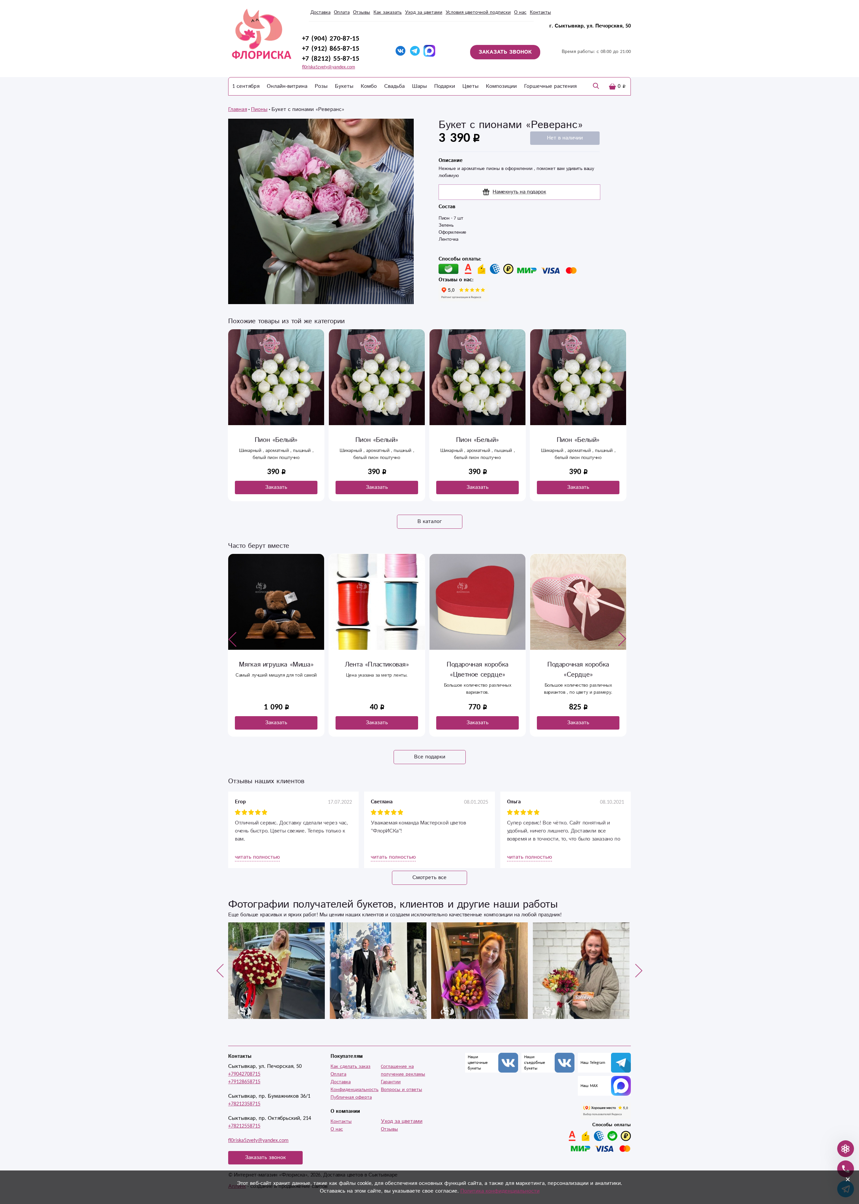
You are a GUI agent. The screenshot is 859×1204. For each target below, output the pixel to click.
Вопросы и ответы (401, 1089)
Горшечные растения (550, 86)
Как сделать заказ (350, 1066)
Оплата (342, 12)
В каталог (429, 521)
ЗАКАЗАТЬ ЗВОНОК (505, 52)
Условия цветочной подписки (478, 12)
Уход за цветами (423, 12)
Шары (419, 86)
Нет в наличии (565, 138)
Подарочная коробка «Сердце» (578, 670)
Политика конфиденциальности (500, 1191)
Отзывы (361, 12)
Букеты (344, 86)
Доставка (320, 12)
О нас (520, 12)
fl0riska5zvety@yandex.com (328, 67)
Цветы (470, 86)
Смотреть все (429, 877)
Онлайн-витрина (287, 86)
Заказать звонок (265, 1157)
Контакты (540, 12)
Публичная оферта (351, 1097)
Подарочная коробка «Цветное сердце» (477, 670)
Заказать (276, 487)
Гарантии (391, 1082)
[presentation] (232, 639)
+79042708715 (244, 1074)
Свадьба (394, 86)
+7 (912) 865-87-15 (330, 49)
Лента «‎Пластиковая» (377, 665)
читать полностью (257, 857)
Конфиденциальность (354, 1089)
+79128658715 (244, 1082)
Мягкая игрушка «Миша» (276, 665)
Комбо (369, 86)
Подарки (444, 86)
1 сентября (245, 86)
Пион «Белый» (276, 440)
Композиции (501, 86)
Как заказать (387, 12)
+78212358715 (244, 1104)
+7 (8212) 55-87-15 (330, 59)
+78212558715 (244, 1126)
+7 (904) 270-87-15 (330, 39)
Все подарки (429, 757)
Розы (321, 86)
